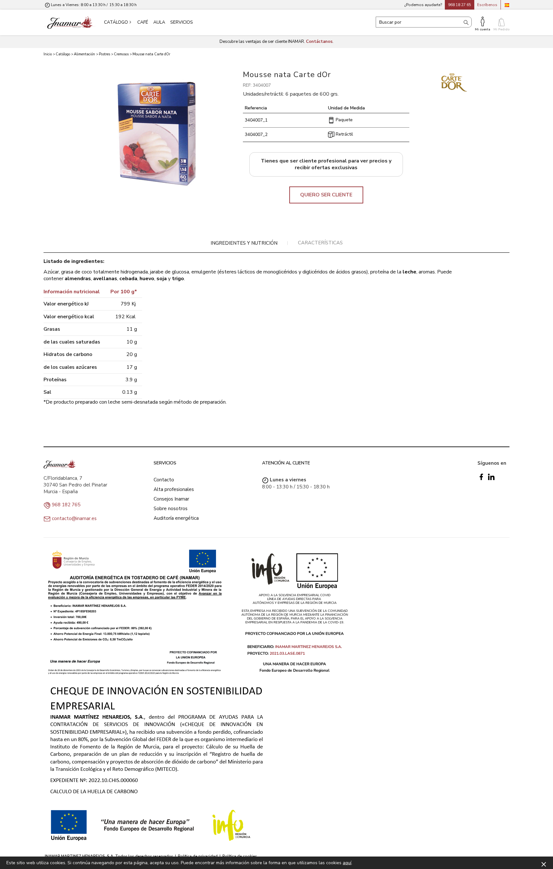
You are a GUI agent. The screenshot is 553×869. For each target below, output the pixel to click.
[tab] (244, 243)
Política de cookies (239, 856)
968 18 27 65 (459, 4)
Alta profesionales (174, 489)
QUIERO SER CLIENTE (326, 194)
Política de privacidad (198, 856)
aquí (347, 863)
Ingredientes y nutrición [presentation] (244, 243)
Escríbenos (487, 4)
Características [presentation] (320, 243)
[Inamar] (70, 22)
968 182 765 (66, 505)
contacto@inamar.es (74, 518)
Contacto (164, 480)
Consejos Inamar (171, 499)
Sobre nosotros (171, 508)
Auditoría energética (176, 518)
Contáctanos (319, 41)
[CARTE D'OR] (454, 82)
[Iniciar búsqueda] (466, 22)
